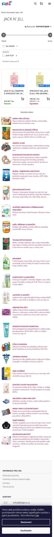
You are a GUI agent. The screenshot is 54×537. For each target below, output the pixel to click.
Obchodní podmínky (11, 475)
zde (37, 515)
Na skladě (11, 46)
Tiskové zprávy (8, 487)
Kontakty (6, 483)
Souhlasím (26, 530)
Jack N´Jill (11, 55)
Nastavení (26, 522)
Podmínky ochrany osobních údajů (16, 479)
